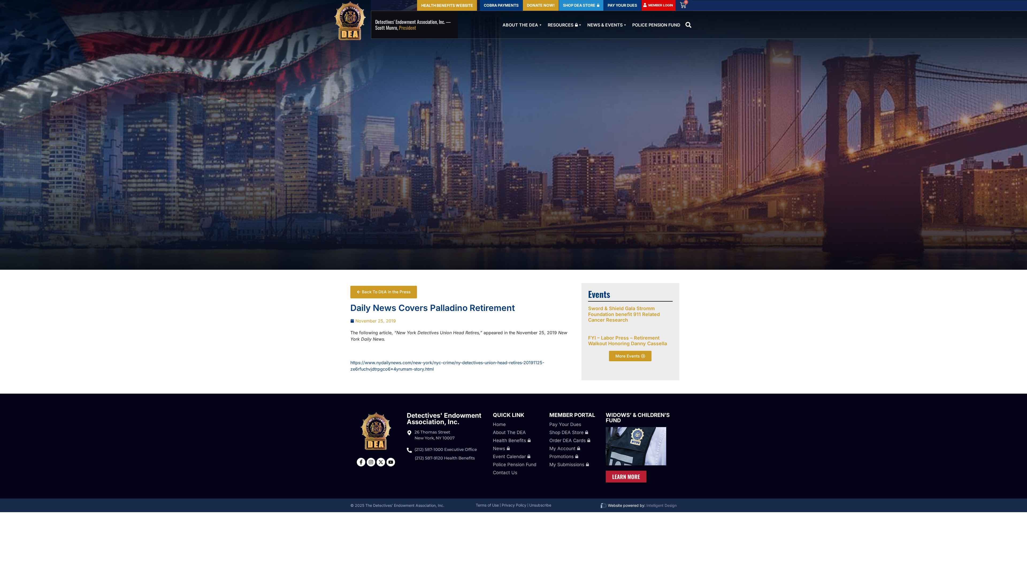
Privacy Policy (514, 505)
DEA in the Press (367, 289)
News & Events (605, 25)
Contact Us (505, 472)
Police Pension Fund (656, 25)
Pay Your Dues (565, 424)
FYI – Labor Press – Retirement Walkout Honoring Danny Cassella (627, 341)
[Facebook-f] (361, 462)
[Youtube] (390, 462)
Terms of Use (487, 505)
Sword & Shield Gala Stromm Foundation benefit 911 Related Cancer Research (624, 314)
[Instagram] (371, 462)
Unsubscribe (540, 505)
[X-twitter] (381, 462)
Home (499, 424)
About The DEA (520, 25)
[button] (688, 25)
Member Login (660, 5)
